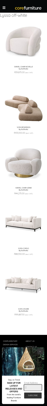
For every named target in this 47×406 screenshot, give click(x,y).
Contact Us (31, 346)
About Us (30, 341)
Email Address (31, 382)
